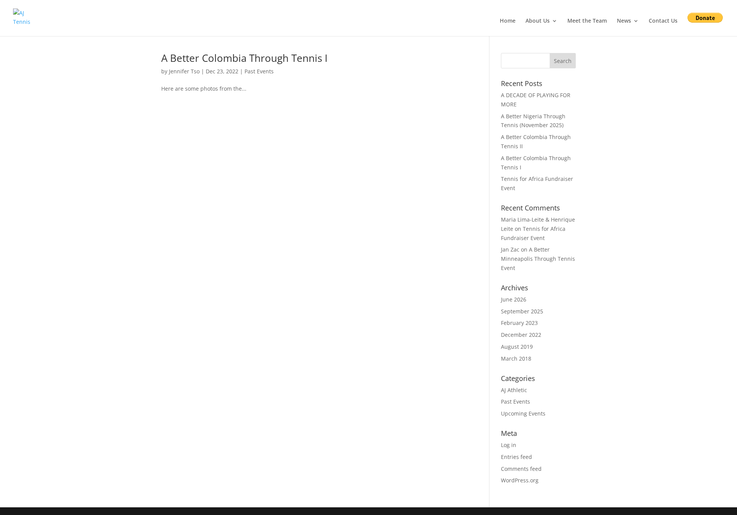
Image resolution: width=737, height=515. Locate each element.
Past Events (259, 71)
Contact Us (663, 21)
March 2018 (516, 358)
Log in (508, 445)
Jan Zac (510, 249)
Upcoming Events (523, 413)
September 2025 (522, 311)
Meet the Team (587, 21)
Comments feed (521, 468)
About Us (537, 21)
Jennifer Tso (184, 71)
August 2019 (517, 346)
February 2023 (519, 322)
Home (508, 21)
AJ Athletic (514, 390)
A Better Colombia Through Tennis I (244, 58)
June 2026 (513, 299)
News (624, 21)
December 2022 (521, 334)
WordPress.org (520, 480)
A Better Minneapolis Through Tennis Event (538, 259)
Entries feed (516, 456)
